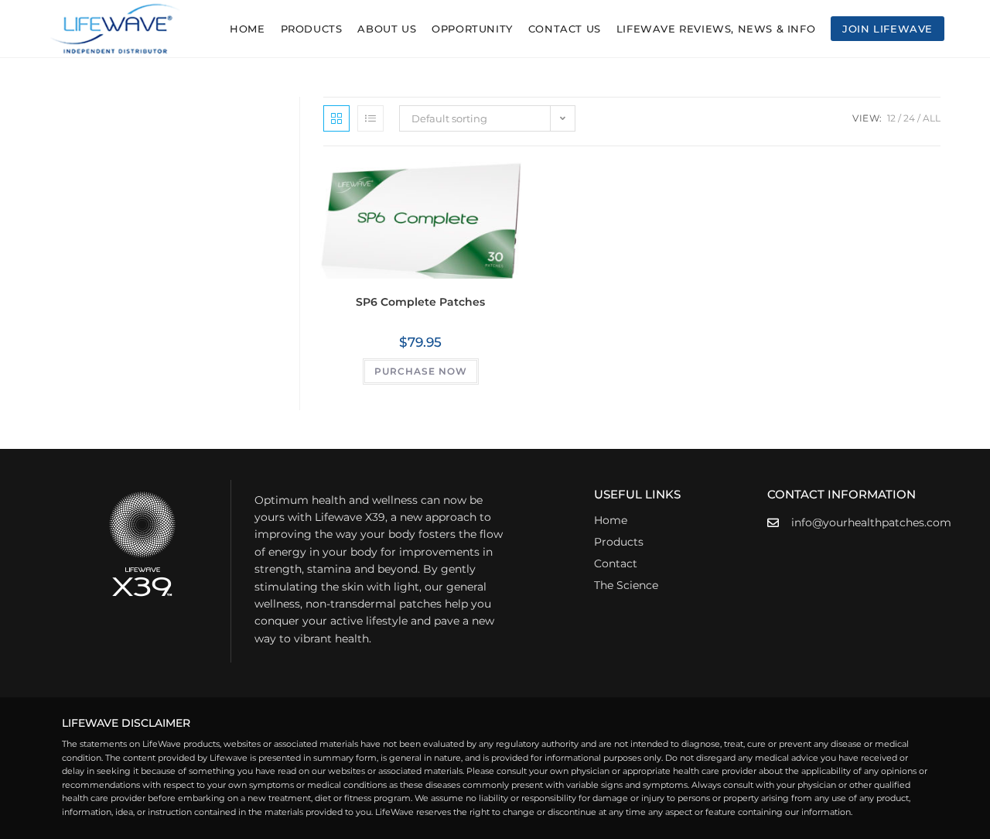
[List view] (370, 118)
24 (909, 118)
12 (891, 118)
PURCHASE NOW (420, 371)
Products (619, 542)
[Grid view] (336, 118)
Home (610, 520)
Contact (615, 563)
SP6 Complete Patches (420, 302)
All (931, 118)
